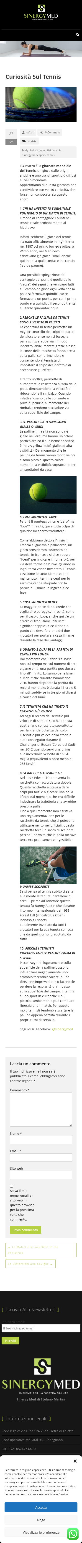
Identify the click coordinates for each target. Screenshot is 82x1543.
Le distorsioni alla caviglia (30, 1263)
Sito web (16, 1168)
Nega (41, 1520)
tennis (51, 155)
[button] (75, 1461)
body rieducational (34, 150)
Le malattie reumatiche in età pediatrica (33, 1250)
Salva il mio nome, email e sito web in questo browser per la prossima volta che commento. (22, 1205)
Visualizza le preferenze (41, 1532)
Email (15, 1151)
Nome (16, 1133)
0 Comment (52, 132)
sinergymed (29, 155)
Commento (19, 1090)
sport (42, 155)
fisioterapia (54, 150)
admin (30, 132)
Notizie (32, 141)
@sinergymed (62, 1029)
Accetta (41, 1507)
